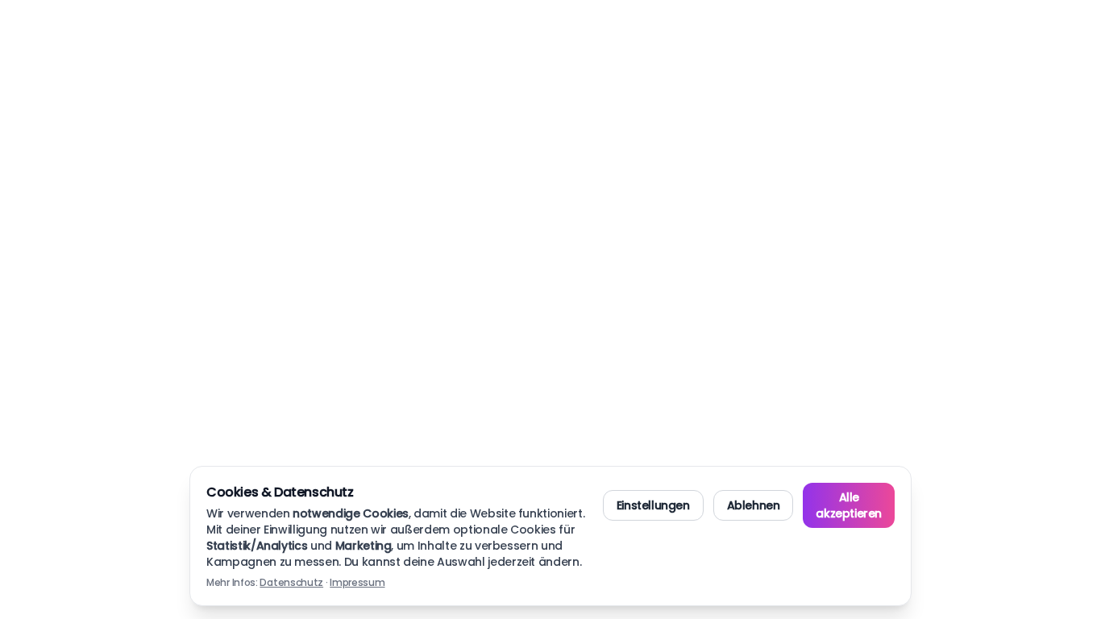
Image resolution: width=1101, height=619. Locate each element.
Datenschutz (291, 582)
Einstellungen (653, 505)
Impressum (357, 582)
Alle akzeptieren (849, 505)
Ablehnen (753, 505)
